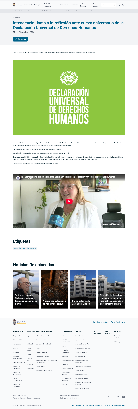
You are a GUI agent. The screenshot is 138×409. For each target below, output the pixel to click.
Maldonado (30, 344)
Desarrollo (17, 248)
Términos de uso (78, 405)
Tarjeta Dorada (79, 370)
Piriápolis (29, 354)
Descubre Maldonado (47, 5)
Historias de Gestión (68, 360)
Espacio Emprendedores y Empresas (83, 383)
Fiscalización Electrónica (82, 348)
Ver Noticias (95, 5)
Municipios (37, 5)
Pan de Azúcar (29, 349)
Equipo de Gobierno (19, 336)
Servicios (75, 5)
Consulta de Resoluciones (17, 373)
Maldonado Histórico (42, 356)
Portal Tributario (80, 336)
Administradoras (80, 356)
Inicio (14, 11)
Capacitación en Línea (81, 378)
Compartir (20, 39)
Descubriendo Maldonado (44, 344)
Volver (17, 18)
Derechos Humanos (29, 248)
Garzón (29, 340)
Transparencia (17, 344)
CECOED (64, 384)
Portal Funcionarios (118, 322)
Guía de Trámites (83, 5)
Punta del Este (29, 359)
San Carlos (30, 364)
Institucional (28, 5)
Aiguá (28, 336)
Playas (38, 348)
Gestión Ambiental (67, 368)
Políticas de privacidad (94, 405)
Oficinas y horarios (119, 342)
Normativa (16, 352)
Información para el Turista (44, 336)
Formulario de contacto (118, 337)
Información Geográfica (82, 344)
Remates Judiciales (81, 374)
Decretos (15, 348)
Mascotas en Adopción (82, 388)
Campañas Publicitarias (65, 351)
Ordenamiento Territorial (66, 373)
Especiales (65, 356)
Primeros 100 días (18, 340)
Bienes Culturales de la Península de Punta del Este (46, 361)
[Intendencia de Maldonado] (17, 5)
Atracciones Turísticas (42, 340)
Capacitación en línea (101, 322)
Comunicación (64, 5)
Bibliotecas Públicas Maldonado (81, 361)
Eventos (64, 346)
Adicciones (65, 364)
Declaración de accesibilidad (114, 405)
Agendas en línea (80, 340)
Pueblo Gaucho (40, 366)
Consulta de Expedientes (16, 367)
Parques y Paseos (41, 352)
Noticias (21, 11)
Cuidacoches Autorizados (83, 366)
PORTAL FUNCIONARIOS (17, 379)
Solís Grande (30, 368)
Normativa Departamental (17, 357)
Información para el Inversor (44, 370)
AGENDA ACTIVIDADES (66, 341)
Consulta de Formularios (16, 385)
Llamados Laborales (19, 362)
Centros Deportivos (81, 352)
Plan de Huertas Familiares (66, 379)
